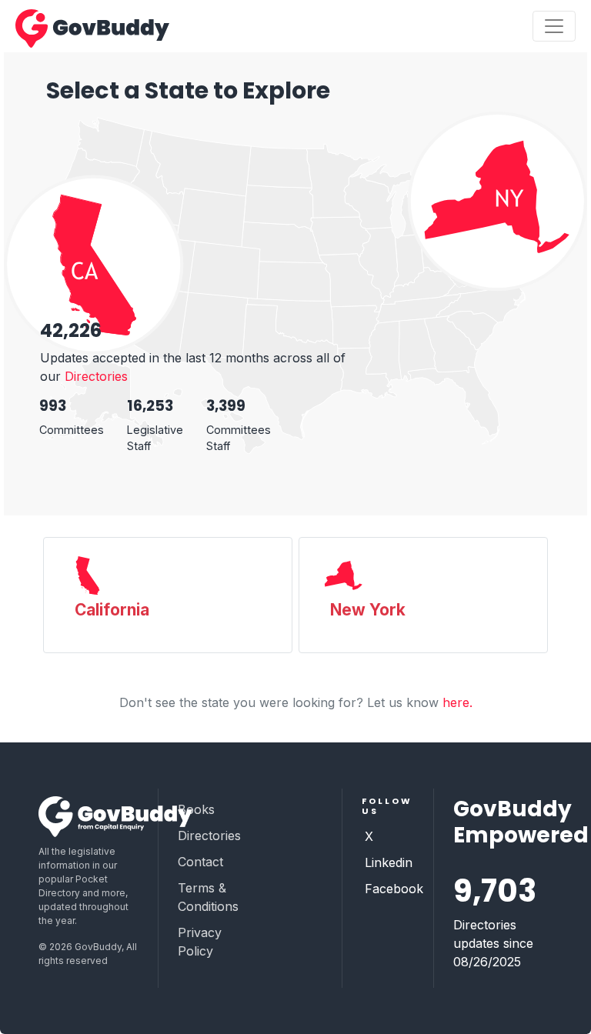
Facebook (394, 888)
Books (196, 809)
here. (457, 702)
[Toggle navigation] (554, 26)
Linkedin (388, 862)
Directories (96, 376)
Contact (200, 861)
